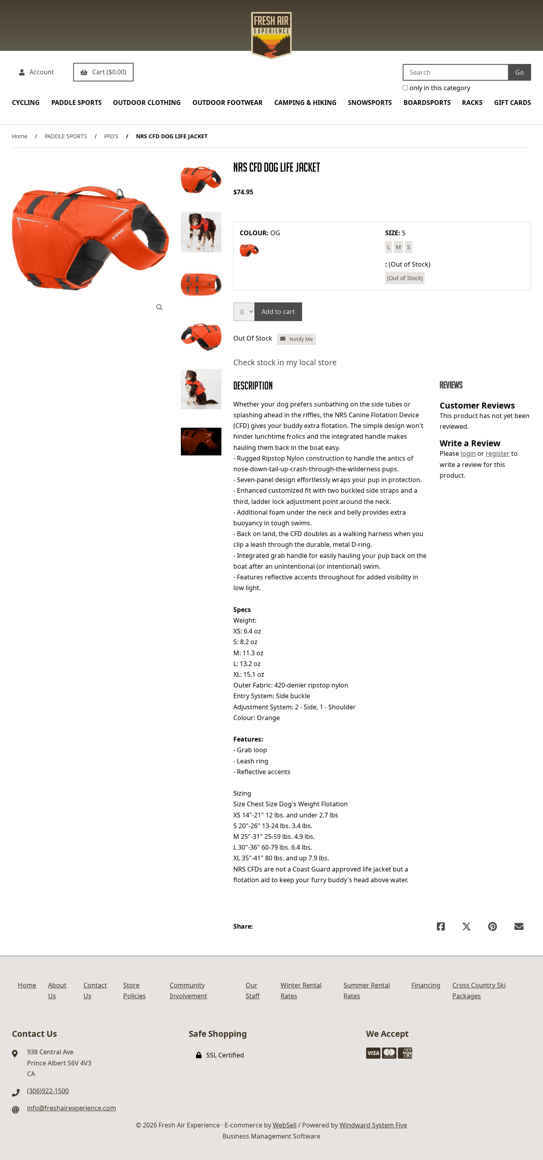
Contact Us (95, 990)
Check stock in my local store (285, 362)
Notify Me (300, 339)
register (498, 453)
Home (19, 136)
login (468, 453)
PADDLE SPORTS (76, 102)
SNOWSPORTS (370, 102)
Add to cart (278, 311)
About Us (57, 990)
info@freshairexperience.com (71, 1108)
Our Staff (253, 990)
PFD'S (111, 136)
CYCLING (26, 102)
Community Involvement (188, 990)
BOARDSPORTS (427, 102)
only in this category (439, 87)
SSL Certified (223, 1055)
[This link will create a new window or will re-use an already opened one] (441, 926)
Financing (425, 985)
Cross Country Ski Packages (479, 990)
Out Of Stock (253, 338)
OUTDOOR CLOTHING (147, 102)
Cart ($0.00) (107, 72)
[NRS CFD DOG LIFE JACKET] (90, 238)
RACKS (472, 102)
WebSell (285, 1125)
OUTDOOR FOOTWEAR (227, 102)
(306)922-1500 (48, 1090)
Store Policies (134, 990)
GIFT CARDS (512, 102)
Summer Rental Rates (366, 990)
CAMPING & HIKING (305, 102)
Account (40, 72)
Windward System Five (373, 1125)
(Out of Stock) (405, 278)
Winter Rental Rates (301, 990)
